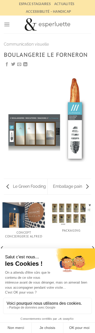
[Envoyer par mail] (19, 64)
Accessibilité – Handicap (48, 11)
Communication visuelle (26, 44)
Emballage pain (68, 186)
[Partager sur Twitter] (13, 64)
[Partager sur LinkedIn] (25, 64)
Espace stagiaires (35, 4)
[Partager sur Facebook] (7, 64)
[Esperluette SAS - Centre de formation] (47, 24)
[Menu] (7, 24)
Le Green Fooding (29, 186)
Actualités (64, 4)
